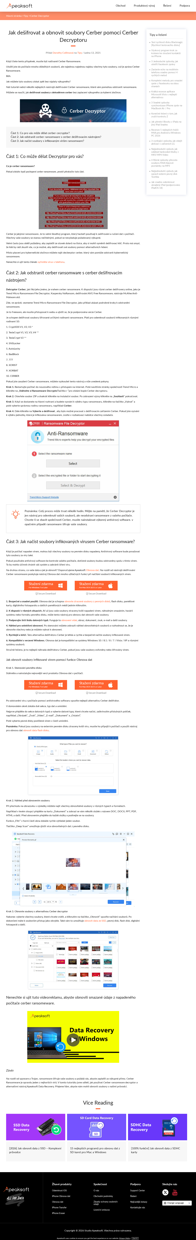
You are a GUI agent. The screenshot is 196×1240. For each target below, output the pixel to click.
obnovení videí (69, 620)
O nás (96, 1191)
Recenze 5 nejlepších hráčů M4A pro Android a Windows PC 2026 (166, 133)
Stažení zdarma (41, 584)
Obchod (120, 5)
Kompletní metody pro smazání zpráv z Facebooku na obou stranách (166, 83)
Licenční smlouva (102, 1210)
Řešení (167, 5)
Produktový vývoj (144, 5)
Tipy (26, 16)
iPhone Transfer (59, 1208)
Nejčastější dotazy (138, 1202)
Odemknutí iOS (59, 1191)
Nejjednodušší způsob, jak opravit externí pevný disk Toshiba (164, 174)
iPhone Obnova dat (61, 1196)
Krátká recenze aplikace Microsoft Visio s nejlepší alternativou (164, 95)
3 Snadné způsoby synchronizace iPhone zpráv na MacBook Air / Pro (166, 106)
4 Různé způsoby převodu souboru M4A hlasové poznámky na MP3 (164, 163)
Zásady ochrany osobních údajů (106, 1203)
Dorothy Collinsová (63, 53)
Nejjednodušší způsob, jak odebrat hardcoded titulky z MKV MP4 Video (165, 152)
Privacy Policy (124, 1238)
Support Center (137, 1191)
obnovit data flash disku (36, 730)
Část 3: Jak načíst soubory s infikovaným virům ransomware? (47, 141)
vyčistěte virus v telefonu (51, 262)
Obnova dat (92, 570)
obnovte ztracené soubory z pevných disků (87, 601)
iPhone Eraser (58, 1213)
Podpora (185, 5)
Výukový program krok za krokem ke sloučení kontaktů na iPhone (166, 53)
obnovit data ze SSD (95, 921)
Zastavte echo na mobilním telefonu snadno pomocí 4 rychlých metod (164, 72)
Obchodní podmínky (103, 1196)
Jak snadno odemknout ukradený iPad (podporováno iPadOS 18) (165, 185)
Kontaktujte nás (137, 1208)
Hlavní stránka (14, 16)
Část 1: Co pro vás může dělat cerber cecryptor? (40, 133)
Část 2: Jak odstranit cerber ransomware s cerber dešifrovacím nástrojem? (56, 137)
